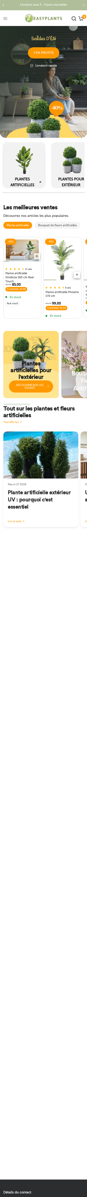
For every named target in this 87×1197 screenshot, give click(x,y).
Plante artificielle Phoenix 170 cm (62, 294)
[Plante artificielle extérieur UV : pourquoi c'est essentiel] (40, 455)
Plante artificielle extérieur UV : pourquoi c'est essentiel (39, 500)
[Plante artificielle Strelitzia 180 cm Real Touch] (22, 250)
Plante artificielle (18, 225)
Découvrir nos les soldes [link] (30, 386)
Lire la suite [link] (15, 521)
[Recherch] (73, 18)
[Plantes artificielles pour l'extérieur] (31, 364)
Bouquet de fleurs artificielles (57, 225)
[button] (43, 52)
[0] (80, 18)
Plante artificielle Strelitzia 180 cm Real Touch (19, 276)
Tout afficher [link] (11, 422)
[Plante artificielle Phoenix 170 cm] (62, 259)
